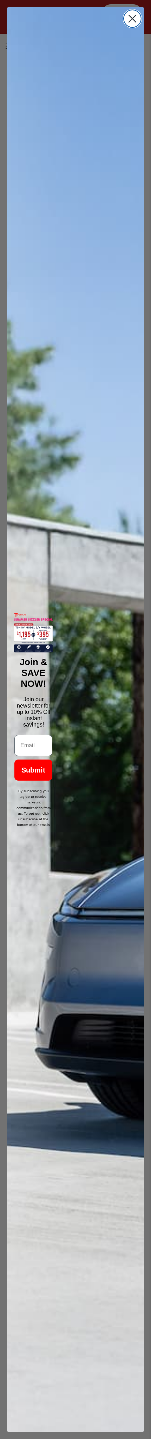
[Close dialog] (132, 18)
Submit (33, 770)
